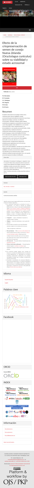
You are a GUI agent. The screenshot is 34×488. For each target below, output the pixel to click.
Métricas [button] (27, 4)
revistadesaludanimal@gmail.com (16, 459)
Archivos (10, 35)
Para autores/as (8, 432)
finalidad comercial (11, 242)
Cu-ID (16, 1)
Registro (4, 8)
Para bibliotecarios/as (10, 435)
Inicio (5, 35)
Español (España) (9, 279)
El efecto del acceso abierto (16, 267)
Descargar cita (22, 176)
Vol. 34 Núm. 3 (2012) (19, 35)
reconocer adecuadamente (23, 230)
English (6, 283)
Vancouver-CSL (18, 4)
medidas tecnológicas (19, 245)
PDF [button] (17, 87)
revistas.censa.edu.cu (10, 461)
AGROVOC (22, 1)
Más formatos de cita (10, 176)
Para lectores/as (8, 429)
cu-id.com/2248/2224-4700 (22, 461)
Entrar (10, 8)
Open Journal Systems (9, 442)
